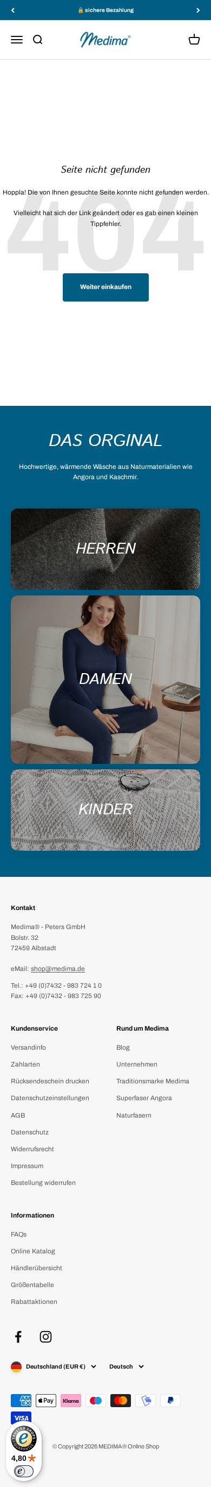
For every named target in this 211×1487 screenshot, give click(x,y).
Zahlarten (25, 1064)
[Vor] (198, 10)
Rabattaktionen (34, 1302)
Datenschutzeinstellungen (50, 1098)
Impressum (27, 1166)
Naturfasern (133, 1115)
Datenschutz (30, 1132)
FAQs (19, 1234)
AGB (18, 1115)
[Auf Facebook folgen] (18, 1336)
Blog (123, 1047)
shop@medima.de (58, 968)
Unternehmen (136, 1064)
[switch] (24, 1471)
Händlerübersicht (36, 1268)
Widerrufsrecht (32, 1149)
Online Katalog (33, 1251)
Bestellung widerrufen (43, 1183)
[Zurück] (13, 10)
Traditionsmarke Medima (152, 1081)
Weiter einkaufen (105, 287)
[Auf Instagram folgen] (45, 1336)
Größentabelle (32, 1285)
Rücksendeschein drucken (50, 1081)
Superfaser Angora (144, 1098)
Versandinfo (28, 1047)
